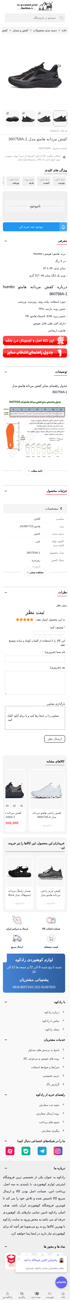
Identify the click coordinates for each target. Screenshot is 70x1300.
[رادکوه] (35, 6)
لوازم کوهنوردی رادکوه (34, 960)
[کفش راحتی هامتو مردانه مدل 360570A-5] (47, 789)
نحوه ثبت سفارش (49, 1104)
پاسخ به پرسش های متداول (43, 1050)
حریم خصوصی (51, 1075)
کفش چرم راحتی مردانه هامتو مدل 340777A (50, 895)
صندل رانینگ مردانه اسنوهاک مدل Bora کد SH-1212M (19, 895)
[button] (35, 241)
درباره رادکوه (51, 1012)
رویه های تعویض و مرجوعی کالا (41, 1058)
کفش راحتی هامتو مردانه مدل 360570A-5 (46, 815)
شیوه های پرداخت (49, 1122)
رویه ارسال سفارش (47, 1113)
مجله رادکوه (52, 1029)
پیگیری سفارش (50, 1130)
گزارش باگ (52, 1084)
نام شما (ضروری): (54, 652)
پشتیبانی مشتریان (34, 979)
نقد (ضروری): (57, 667)
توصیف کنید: (56, 627)
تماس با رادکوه (50, 1020)
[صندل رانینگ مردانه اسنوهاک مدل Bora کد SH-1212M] (19, 871)
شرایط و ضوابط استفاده (45, 1067)
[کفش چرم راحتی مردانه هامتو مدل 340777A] (50, 871)
